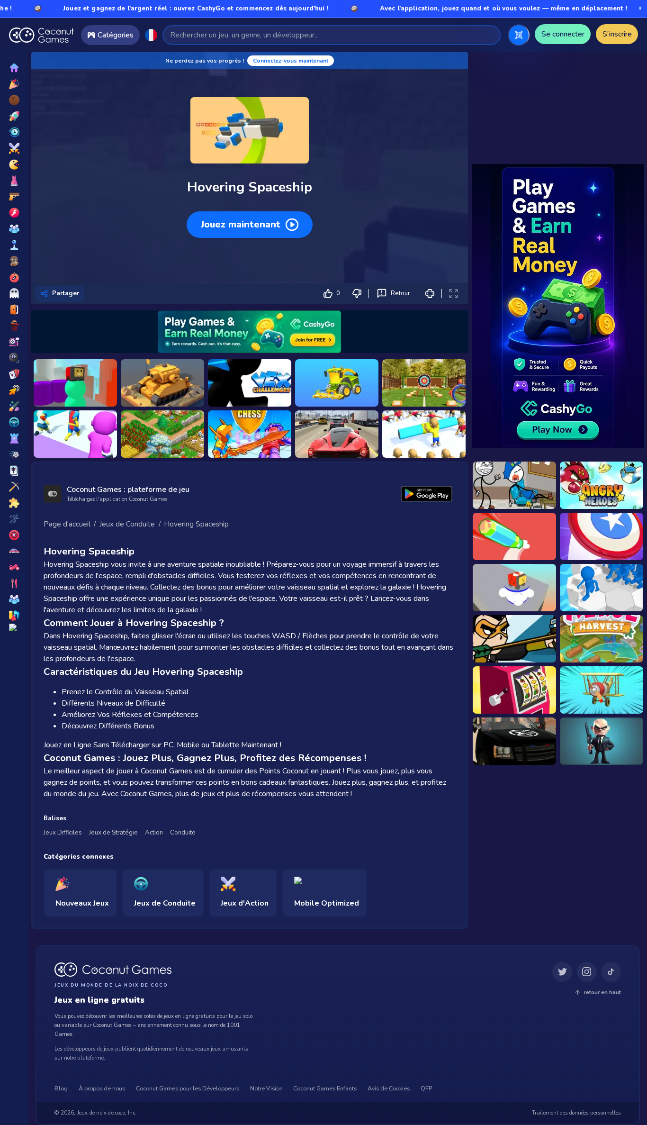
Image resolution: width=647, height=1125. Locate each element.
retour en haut (602, 992)
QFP (426, 1089)
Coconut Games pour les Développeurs (187, 1089)
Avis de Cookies (389, 1089)
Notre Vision (266, 1089)
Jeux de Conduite (127, 524)
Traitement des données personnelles (576, 1113)
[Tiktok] (611, 972)
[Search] (489, 34)
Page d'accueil (67, 524)
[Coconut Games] (112, 969)
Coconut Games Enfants (325, 1089)
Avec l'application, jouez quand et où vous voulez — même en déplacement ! (451, 8)
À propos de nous (102, 1089)
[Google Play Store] (426, 493)
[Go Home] (41, 35)
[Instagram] (587, 972)
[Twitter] (562, 972)
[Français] (151, 35)
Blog (61, 1089)
